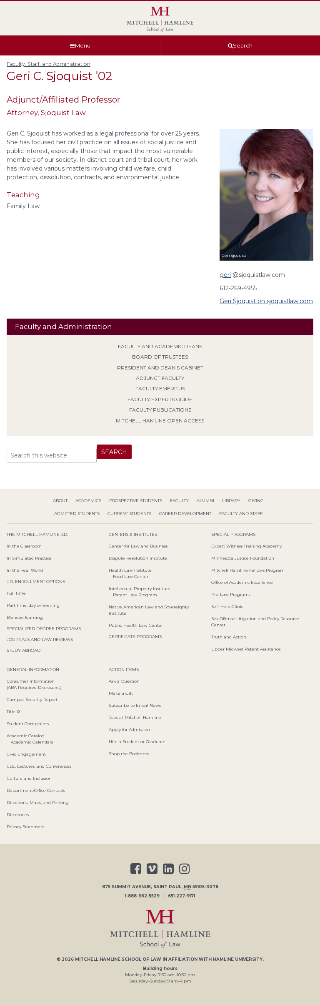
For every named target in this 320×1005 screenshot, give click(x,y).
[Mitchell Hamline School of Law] (160, 19)
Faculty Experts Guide (160, 399)
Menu (82, 45)
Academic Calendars (32, 742)
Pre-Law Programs (230, 594)
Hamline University (237, 959)
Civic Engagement (26, 754)
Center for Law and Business (138, 546)
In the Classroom (24, 546)
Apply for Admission (129, 729)
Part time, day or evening (33, 605)
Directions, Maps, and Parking (38, 802)
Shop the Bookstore (129, 753)
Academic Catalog (26, 736)
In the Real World (25, 570)
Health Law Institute (130, 570)
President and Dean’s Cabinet (160, 367)
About (60, 500)
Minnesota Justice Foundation (242, 558)
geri (225, 275)
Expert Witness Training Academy (246, 546)
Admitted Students (77, 513)
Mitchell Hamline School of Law (118, 959)
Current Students (129, 513)
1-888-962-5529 (142, 896)
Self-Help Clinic (227, 606)
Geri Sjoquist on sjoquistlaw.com (266, 301)
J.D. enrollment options (36, 581)
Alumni (205, 500)
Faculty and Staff (240, 513)
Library (231, 500)
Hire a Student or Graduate (137, 741)
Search (242, 45)
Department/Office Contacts (36, 790)
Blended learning (25, 617)
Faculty (179, 500)
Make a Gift (121, 693)
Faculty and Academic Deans (160, 346)
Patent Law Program (135, 595)
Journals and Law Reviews (40, 639)
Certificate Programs (135, 636)
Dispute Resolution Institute (138, 558)
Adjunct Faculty (160, 378)
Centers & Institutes (133, 534)
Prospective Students (135, 500)
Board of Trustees (160, 357)
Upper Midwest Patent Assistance (246, 649)
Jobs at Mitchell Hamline (135, 717)
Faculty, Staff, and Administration (48, 64)
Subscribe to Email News (135, 705)
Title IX (14, 711)
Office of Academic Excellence (242, 582)
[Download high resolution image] (266, 262)
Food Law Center (130, 576)
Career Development (185, 513)
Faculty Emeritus (160, 388)
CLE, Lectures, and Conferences (39, 766)
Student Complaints (28, 723)
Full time (16, 593)
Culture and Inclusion (29, 778)
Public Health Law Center (136, 625)
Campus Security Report (32, 699)
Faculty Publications (160, 410)
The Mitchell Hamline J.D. (37, 534)
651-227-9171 (181, 896)
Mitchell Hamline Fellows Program (248, 570)
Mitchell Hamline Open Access (160, 420)
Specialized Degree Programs (44, 628)
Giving (256, 500)
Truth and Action (228, 637)
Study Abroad (23, 650)
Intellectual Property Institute (139, 588)
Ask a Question (124, 681)
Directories (18, 814)
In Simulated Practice (29, 558)
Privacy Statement (26, 826)
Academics (88, 500)
